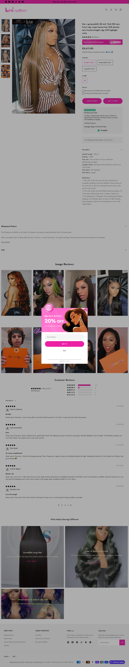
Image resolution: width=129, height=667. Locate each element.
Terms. (68, 361)
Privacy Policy (62, 361)
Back (64, 350)
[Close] (85, 310)
